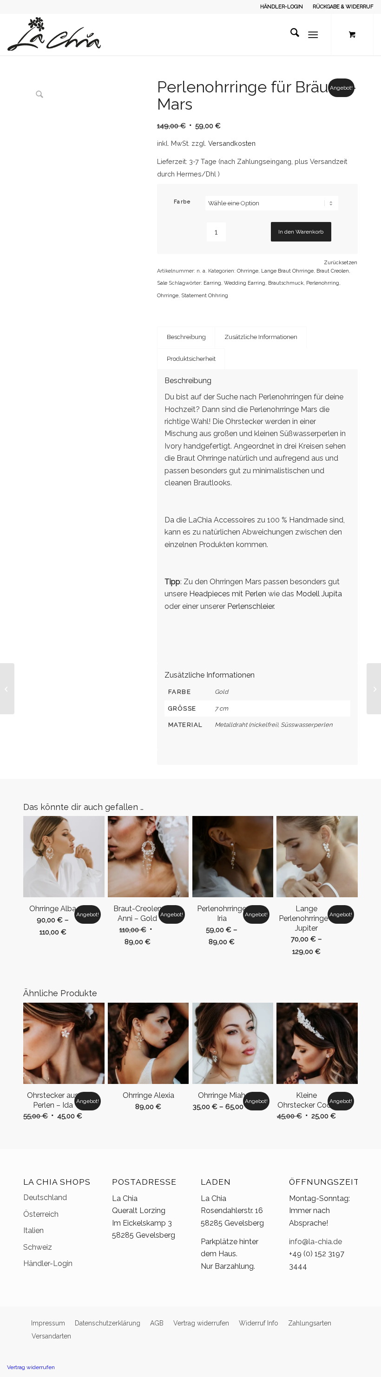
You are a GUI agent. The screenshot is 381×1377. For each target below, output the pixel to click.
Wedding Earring (244, 283)
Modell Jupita (319, 593)
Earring (212, 283)
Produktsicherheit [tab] (191, 358)
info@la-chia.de (315, 1241)
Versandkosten (232, 143)
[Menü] (313, 34)
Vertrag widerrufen (31, 1367)
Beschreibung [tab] (186, 336)
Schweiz (37, 1247)
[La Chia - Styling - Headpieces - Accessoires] (54, 34)
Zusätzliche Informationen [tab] (260, 336)
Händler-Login (47, 1263)
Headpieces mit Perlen (227, 593)
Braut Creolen (332, 271)
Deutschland (45, 1197)
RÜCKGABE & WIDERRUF (343, 7)
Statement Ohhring (204, 296)
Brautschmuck (285, 283)
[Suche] (290, 34)
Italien (33, 1230)
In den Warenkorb (300, 231)
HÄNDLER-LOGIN (281, 7)
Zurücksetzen (340, 262)
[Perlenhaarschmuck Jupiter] (7, 688)
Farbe (182, 202)
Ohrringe (247, 271)
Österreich (41, 1214)
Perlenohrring (322, 283)
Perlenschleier (250, 606)
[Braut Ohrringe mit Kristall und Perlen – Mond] (374, 688)
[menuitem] (282, 7)
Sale (162, 283)
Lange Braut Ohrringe (287, 271)
